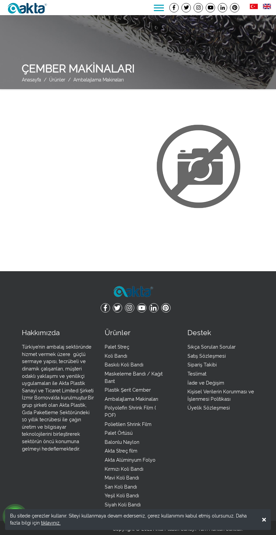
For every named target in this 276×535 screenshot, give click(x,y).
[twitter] (186, 7)
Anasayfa (31, 79)
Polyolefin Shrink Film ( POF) (130, 411)
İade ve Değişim (205, 383)
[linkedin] (222, 7)
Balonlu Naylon (122, 442)
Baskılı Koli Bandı (124, 364)
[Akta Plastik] (27, 7)
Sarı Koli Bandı (121, 487)
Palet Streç (117, 347)
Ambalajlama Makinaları (131, 399)
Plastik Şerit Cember (128, 390)
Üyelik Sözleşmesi (208, 408)
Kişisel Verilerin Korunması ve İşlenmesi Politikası (220, 395)
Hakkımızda (41, 332)
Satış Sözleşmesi (206, 356)
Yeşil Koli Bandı (122, 495)
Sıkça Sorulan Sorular (211, 347)
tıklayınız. (51, 523)
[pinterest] (234, 7)
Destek (199, 332)
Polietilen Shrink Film (128, 424)
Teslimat (196, 374)
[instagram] (198, 7)
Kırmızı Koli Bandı (124, 469)
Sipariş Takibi (202, 364)
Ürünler (118, 332)
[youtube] (210, 7)
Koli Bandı (116, 356)
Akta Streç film (121, 451)
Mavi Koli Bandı (122, 477)
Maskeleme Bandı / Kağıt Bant (134, 377)
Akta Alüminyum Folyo (130, 460)
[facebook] (174, 7)
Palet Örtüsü (119, 433)
